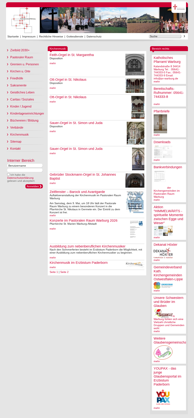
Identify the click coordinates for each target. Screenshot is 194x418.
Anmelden (33, 186)
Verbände (16, 127)
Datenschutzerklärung (20, 177)
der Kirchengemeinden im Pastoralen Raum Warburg (167, 192)
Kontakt (15, 148)
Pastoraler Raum (21, 57)
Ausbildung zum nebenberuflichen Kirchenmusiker (87, 246)
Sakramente (18, 85)
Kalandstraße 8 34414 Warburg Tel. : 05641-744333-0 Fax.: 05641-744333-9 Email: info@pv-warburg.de (167, 72)
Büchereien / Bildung (24, 120)
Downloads (162, 142)
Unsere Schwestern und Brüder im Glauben (168, 302)
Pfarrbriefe (162, 111)
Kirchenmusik (19, 134)
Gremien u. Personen (24, 64)
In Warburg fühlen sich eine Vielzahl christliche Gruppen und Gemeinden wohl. (169, 322)
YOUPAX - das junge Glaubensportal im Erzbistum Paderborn (167, 376)
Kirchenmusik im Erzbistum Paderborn (79, 263)
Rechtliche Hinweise (51, 36)
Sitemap (15, 141)
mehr (157, 81)
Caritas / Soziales (22, 99)
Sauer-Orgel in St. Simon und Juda (76, 123)
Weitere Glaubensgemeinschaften (173, 340)
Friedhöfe (16, 78)
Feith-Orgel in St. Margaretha (72, 55)
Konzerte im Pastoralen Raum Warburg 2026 (83, 220)
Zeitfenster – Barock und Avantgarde (77, 192)
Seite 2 (64, 271)
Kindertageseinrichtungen (27, 113)
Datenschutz (94, 36)
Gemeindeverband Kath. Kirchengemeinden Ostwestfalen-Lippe (168, 273)
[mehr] (160, 131)
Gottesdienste (74, 36)
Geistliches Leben (22, 92)
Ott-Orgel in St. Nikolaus (68, 79)
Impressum (29, 36)
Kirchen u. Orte (20, 71)
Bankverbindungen (168, 167)
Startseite (13, 36)
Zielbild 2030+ (20, 50)
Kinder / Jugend (20, 106)
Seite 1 (54, 271)
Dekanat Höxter (165, 245)
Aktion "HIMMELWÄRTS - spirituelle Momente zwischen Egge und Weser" (168, 215)
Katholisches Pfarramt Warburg (167, 60)
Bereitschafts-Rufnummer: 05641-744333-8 (169, 93)
